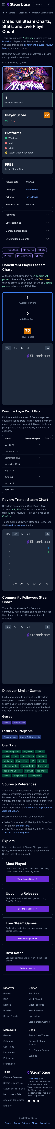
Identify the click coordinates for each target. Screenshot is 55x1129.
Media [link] (10, 256)
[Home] (3, 13)
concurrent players (34, 44)
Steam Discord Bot (13, 1083)
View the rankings (25, 879)
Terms (17, 1123)
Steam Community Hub (17, 832)
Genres (7, 1035)
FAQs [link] (41, 256)
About (35, 1123)
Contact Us (45, 1123)
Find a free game (26, 938)
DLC (5, 999)
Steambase (33, 1078)
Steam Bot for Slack (14, 1088)
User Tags (8, 1046)
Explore (7, 1105)
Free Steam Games (39, 1050)
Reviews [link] (30, 250)
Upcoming (34, 1016)
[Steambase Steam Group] (34, 1101)
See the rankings (26, 909)
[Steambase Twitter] (38, 1101)
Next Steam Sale (12, 1094)
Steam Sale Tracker (39, 1035)
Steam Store (22, 825)
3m (15, 348)
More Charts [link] (26, 256)
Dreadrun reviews (15, 525)
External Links (13, 222)
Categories (9, 1041)
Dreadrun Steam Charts (42, 12)
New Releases (36, 1010)
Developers (9, 1052)
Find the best (26, 968)
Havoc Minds (32, 189)
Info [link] (43, 250)
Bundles (7, 1010)
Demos (7, 1004)
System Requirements (17, 238)
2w (8, 348)
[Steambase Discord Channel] (29, 1101)
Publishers (8, 1058)
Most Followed (36, 1004)
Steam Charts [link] (12, 250)
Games (11, 12)
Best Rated (34, 993)
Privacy (8, 1123)
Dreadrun (23, 12)
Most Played (35, 999)
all (28, 348)
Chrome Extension (13, 1077)
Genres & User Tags (16, 230)
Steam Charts (10, 1016)
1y (22, 348)
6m (15, 533)
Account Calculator (13, 1100)
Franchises (9, 1063)
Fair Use (26, 1123)
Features (10, 214)
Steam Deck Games (39, 1021)
